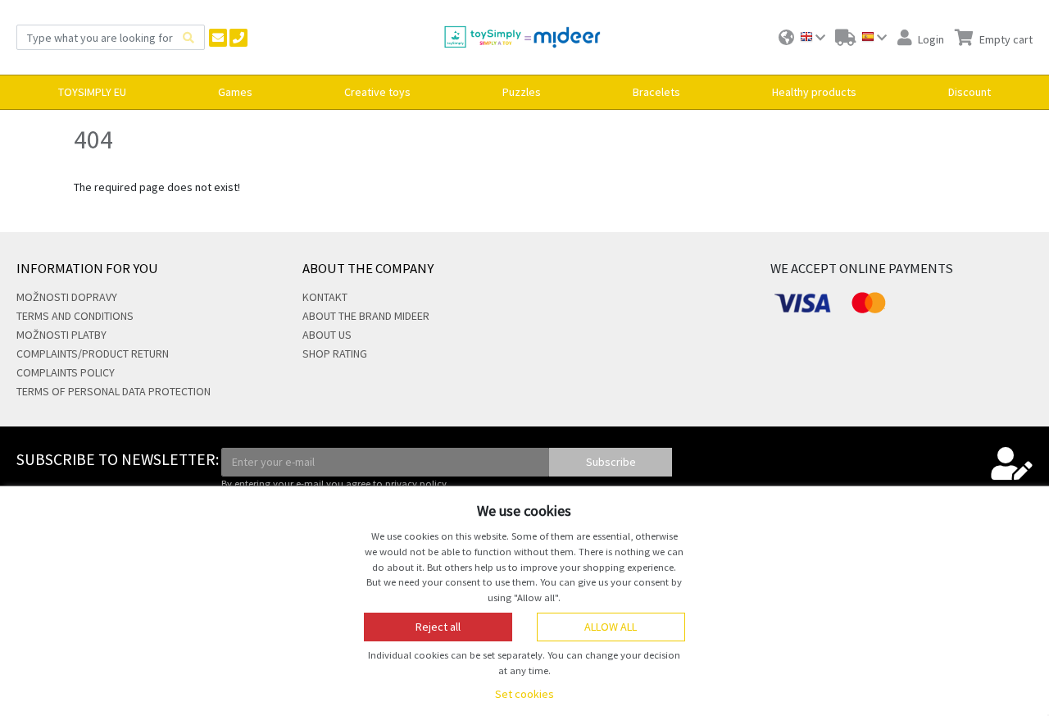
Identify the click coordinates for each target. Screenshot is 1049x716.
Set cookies (524, 693)
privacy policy (416, 483)
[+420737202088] (238, 38)
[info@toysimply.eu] (218, 38)
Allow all (610, 626)
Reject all (438, 626)
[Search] (188, 37)
